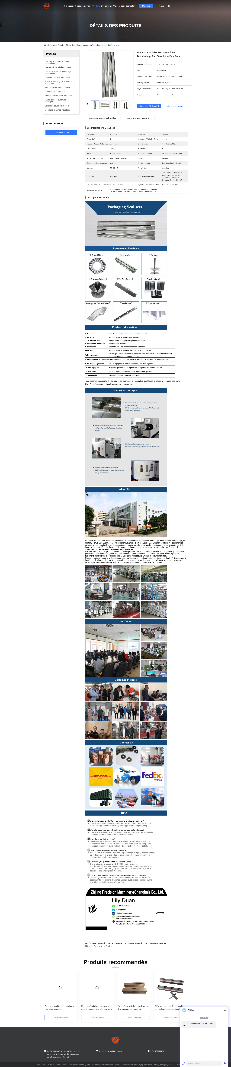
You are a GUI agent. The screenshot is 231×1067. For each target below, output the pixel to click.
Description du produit (137, 118)
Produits (96, 6)
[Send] (225, 1063)
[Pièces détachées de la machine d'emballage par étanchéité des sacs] (109, 74)
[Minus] (225, 1010)
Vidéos (116, 6)
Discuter (146, 6)
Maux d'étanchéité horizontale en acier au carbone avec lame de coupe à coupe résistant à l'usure (59, 1008)
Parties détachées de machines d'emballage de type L (94, 1007)
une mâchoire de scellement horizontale (116, 943)
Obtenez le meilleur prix (149, 106)
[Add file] (183, 1063)
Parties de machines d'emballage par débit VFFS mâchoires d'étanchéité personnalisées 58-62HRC (169, 1008)
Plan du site (41, 1065)
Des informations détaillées (102, 118)
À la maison (69, 6)
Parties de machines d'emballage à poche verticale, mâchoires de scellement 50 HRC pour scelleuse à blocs (133, 1008)
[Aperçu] (46, 6)
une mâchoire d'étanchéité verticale (150, 943)
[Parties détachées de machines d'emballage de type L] (97, 988)
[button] (47, 993)
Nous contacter (128, 6)
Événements (106, 6)
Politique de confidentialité (57, 1065)
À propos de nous (83, 6)
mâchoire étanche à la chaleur (98, 946)
